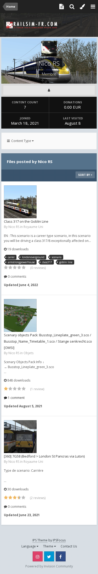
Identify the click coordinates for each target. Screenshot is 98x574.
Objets (28, 353)
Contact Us (69, 546)
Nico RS (13, 227)
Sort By (84, 175)
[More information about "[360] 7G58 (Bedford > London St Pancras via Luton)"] (20, 436)
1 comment (16, 397)
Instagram (38, 556)
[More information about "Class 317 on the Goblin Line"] (20, 201)
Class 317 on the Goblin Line (26, 221)
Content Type (21, 141)
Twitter (49, 556)
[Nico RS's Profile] (49, 90)
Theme (48, 546)
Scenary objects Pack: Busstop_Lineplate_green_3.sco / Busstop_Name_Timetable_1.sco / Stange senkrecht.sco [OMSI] (48, 341)
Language (29, 546)
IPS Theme (40, 540)
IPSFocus (59, 540)
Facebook (61, 556)
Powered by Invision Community (49, 566)
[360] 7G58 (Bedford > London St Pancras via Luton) (44, 456)
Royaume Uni (33, 227)
